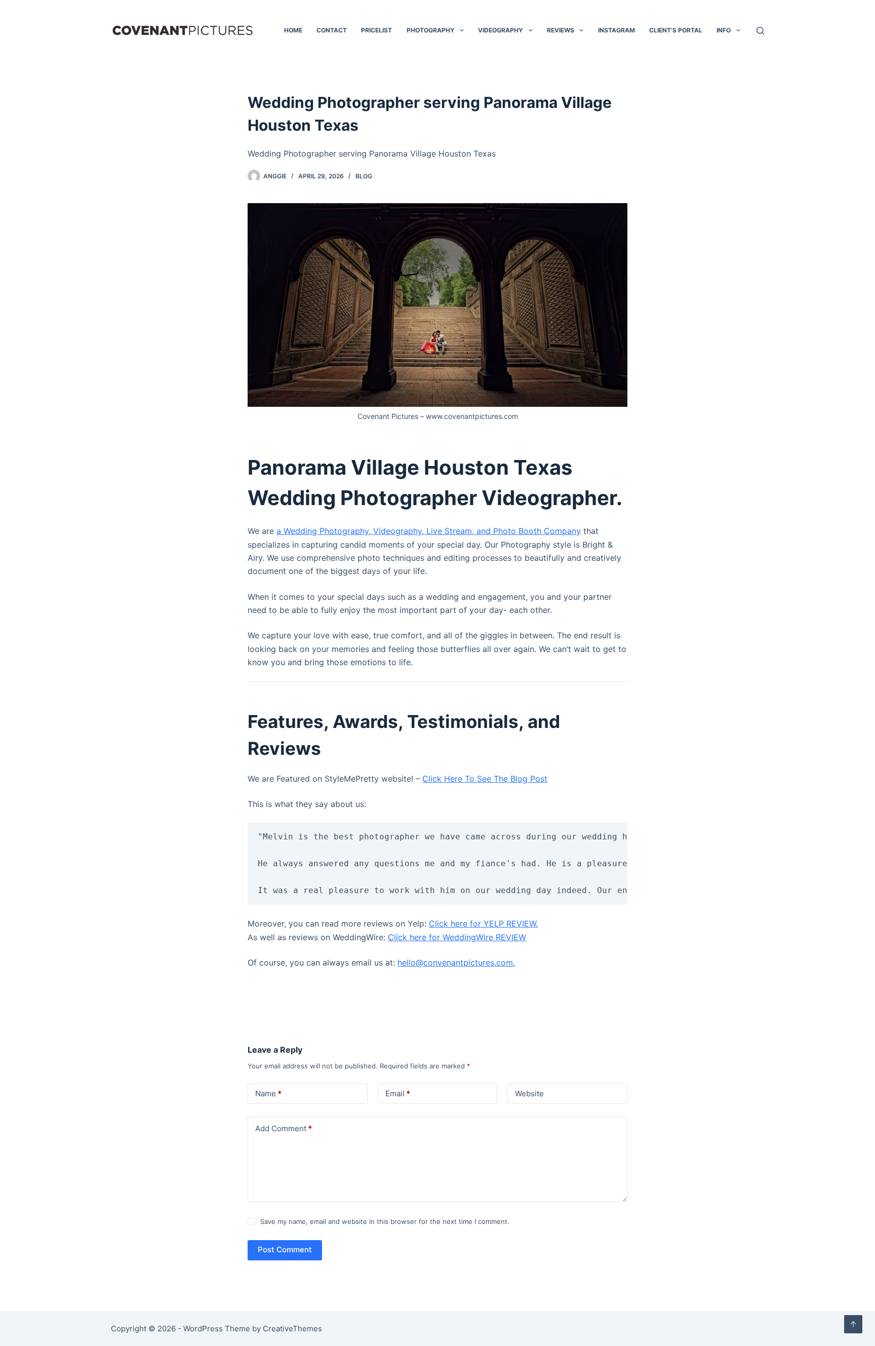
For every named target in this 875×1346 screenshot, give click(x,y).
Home (293, 30)
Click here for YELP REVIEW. (483, 923)
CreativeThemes (292, 1328)
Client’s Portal (675, 30)
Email (397, 1093)
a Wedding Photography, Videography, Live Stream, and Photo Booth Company (428, 531)
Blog (363, 176)
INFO (724, 30)
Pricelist (376, 30)
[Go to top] (853, 1324)
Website (529, 1093)
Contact (331, 30)
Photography (431, 30)
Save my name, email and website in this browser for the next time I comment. (384, 1221)
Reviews (560, 30)
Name (268, 1093)
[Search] (760, 30)
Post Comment (285, 1249)
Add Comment (283, 1128)
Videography (500, 30)
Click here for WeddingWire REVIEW (457, 937)
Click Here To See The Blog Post (484, 779)
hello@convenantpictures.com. (456, 962)
